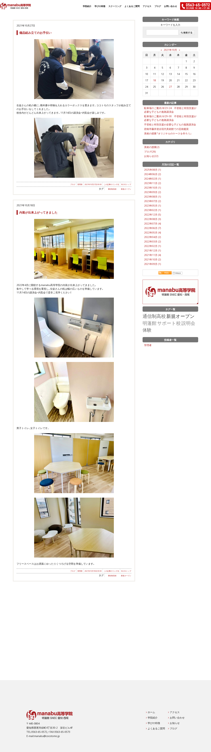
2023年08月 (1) (152, 196)
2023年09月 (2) (152, 192)
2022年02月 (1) (152, 246)
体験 (147, 329)
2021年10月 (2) (152, 259)
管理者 (79, 184)
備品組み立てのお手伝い (35, 32)
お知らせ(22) (151, 156)
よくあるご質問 (132, 6)
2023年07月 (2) (152, 201)
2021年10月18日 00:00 (93, 571)
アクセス (147, 6)
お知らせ (175, 723)
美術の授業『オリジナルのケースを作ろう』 (168, 133)
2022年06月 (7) (152, 228)
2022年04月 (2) (152, 237)
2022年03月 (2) (152, 241)
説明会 (188, 323)
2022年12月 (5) (152, 214)
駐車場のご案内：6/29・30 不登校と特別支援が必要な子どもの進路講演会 (170, 118)
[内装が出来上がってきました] (74, 249)
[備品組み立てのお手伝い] (74, 69)
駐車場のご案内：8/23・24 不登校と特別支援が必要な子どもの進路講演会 (170, 109)
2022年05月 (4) (152, 232)
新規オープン (126, 189)
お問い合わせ (170, 6)
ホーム (151, 712)
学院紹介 (87, 6)
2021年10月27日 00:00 (93, 184)
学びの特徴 (100, 6)
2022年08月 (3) (152, 219)
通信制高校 (112, 189)
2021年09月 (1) (152, 264)
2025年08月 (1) (152, 169)
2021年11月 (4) (152, 255)
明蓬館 (149, 323)
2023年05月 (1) (152, 205)
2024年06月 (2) (152, 174)
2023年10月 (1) (152, 187)
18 (154, 80)
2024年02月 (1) (152, 178)
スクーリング (114, 6)
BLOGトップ (126, 184)
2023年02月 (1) (152, 210)
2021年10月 (170, 50)
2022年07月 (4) (152, 223)
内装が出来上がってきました (38, 212)
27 (170, 86)
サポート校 (169, 323)
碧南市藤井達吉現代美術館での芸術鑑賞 (166, 129)
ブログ (157, 6)
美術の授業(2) (151, 147)
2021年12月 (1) (152, 250)
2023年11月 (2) (152, 183)
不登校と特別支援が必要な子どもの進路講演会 (170, 124)
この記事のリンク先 (111, 184)
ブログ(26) (150, 151)
